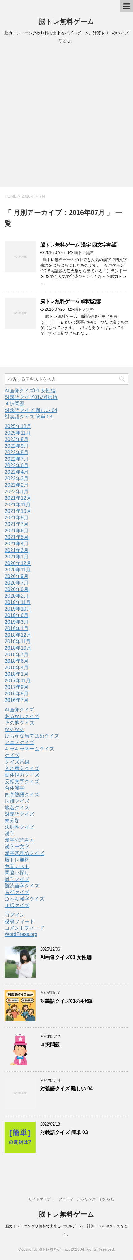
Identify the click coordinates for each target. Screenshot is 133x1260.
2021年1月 (16, 556)
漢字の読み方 (19, 840)
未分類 (12, 820)
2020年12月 (18, 563)
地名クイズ (17, 807)
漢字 (10, 833)
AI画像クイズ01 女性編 (30, 390)
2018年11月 (18, 641)
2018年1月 (16, 674)
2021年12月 (18, 498)
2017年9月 (16, 687)
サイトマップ (39, 1199)
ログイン (14, 915)
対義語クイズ (19, 814)
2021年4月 (16, 543)
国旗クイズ (17, 801)
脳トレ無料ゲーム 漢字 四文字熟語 (78, 244)
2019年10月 (18, 609)
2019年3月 (16, 622)
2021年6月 (16, 530)
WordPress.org (21, 934)
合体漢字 (14, 788)
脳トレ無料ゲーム (66, 21)
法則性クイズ (19, 827)
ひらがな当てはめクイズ (32, 735)
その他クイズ (19, 722)
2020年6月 (16, 589)
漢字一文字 (17, 846)
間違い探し (17, 872)
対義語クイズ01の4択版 (31, 397)
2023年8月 (16, 439)
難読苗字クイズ (22, 885)
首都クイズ (17, 892)
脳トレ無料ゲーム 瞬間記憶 (70, 301)
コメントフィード (24, 928)
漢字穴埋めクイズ (24, 853)
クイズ (12, 755)
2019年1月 (16, 628)
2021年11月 (18, 504)
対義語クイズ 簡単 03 (28, 416)
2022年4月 (16, 472)
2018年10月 (18, 648)
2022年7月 (16, 459)
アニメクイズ (19, 742)
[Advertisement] (66, 117)
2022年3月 (16, 478)
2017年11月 (18, 680)
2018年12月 (18, 635)
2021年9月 (16, 517)
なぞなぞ (14, 729)
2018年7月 (16, 654)
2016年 (28, 196)
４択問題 (14, 403)
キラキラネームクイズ (29, 749)
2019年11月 (18, 602)
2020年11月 (18, 569)
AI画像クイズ (19, 709)
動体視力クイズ (22, 775)
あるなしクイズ (22, 716)
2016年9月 (16, 693)
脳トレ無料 (84, 252)
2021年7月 (16, 524)
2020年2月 (16, 595)
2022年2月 (16, 485)
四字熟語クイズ (22, 794)
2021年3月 (16, 550)
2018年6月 (16, 661)
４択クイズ (17, 905)
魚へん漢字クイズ (24, 898)
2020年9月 (16, 576)
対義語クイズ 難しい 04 (31, 410)
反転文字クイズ (22, 781)
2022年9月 (16, 446)
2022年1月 (16, 491)
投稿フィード (19, 921)
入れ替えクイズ (22, 768)
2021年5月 (16, 537)
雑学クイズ (17, 879)
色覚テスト (17, 866)
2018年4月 (16, 667)
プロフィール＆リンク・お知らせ (86, 1199)
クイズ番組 (17, 762)
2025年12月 (18, 426)
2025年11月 (18, 433)
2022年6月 (16, 465)
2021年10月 (18, 511)
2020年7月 (16, 582)
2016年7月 (16, 700)
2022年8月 (16, 452)
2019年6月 (16, 615)
